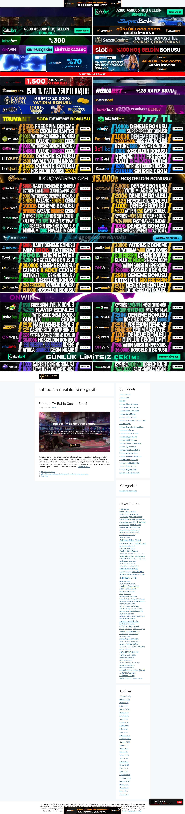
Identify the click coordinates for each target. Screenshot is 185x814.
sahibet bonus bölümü (126, 543)
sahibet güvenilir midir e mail (137, 599)
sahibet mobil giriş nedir (138, 616)
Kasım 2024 (124, 726)
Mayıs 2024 (124, 745)
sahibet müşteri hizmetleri (127, 618)
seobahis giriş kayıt (138, 678)
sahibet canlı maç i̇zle (126, 553)
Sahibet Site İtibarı (126, 430)
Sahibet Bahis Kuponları (128, 460)
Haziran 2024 (124, 742)
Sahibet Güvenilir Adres (128, 404)
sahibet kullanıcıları (124, 611)
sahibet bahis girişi (134, 530)
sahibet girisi (138, 571)
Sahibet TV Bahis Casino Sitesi (63, 404)
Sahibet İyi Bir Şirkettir (128, 417)
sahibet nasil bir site (129, 621)
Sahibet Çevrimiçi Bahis (126, 665)
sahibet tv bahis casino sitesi (79, 474)
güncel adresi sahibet (127, 519)
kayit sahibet (139, 522)
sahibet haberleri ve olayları (126, 601)
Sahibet (122, 401)
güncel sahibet (140, 519)
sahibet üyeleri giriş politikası (126, 667)
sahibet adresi (125, 527)
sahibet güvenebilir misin (127, 591)
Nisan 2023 (123, 788)
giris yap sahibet (135, 517)
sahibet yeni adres (125, 649)
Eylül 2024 (123, 732)
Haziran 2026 (124, 700)
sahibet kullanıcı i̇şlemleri (137, 608)
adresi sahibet (124, 509)
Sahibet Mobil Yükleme (128, 440)
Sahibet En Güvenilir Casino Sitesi (132, 420)
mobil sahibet (124, 525)
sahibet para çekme (125, 629)
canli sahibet (124, 514)
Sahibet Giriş (124, 398)
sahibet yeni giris (127, 655)
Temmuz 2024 (125, 739)
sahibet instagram (139, 601)
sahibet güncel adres (129, 586)
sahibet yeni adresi (128, 652)
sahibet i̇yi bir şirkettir (124, 606)
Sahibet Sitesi (123, 634)
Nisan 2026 (123, 703)
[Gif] (92, 178)
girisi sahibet (134, 514)
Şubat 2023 (124, 794)
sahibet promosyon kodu (129, 631)
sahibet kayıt (135, 606)
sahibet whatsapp (138, 646)
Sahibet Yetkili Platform (128, 453)
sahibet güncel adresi (127, 589)
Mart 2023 (123, 791)
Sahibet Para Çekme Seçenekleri (129, 626)
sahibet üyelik (125, 670)
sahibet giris (134, 566)
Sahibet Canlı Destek (128, 551)
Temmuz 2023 (125, 778)
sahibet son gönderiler (124, 636)
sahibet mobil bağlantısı (125, 616)
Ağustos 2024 (124, 736)
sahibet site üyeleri (133, 634)
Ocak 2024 (123, 758)
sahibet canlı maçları (139, 553)
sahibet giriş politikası (124, 581)
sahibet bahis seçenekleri (127, 535)
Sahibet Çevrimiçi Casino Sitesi (131, 427)
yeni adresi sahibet (126, 676)
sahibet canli (140, 543)
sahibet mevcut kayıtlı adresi (126, 613)
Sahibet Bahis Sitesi (130, 540)
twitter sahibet (129, 673)
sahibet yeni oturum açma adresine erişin (129, 662)
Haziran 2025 (124, 709)
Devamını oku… (84, 467)
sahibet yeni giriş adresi (126, 657)
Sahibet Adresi (125, 394)
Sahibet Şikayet (138, 670)
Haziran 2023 (124, 781)
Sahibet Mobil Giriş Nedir (129, 411)
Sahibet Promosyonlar (48, 472)
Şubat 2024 (124, 755)
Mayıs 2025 (123, 713)
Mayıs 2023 (124, 785)
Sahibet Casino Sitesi (127, 558)
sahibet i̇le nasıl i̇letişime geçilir (59, 474)
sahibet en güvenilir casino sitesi (127, 563)
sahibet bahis (136, 527)
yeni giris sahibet (125, 678)
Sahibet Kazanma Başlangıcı (130, 456)
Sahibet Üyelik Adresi (127, 447)
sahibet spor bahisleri (128, 639)
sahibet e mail (132, 561)
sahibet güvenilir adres (125, 594)
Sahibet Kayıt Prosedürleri (129, 450)
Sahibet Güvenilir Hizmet (129, 434)
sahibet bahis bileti (124, 530)
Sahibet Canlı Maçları (127, 414)
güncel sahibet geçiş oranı (125, 522)
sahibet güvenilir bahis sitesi (128, 596)
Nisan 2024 (123, 749)
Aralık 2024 (123, 722)
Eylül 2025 (123, 706)
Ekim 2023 (123, 768)
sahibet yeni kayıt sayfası (125, 660)
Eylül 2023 (123, 772)
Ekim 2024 (123, 729)
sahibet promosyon (139, 629)
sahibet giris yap (138, 574)
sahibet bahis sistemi (124, 537)
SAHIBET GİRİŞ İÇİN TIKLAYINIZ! (92, 74)
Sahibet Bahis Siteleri (127, 466)
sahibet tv (122, 644)
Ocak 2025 (123, 719)
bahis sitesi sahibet (127, 511)
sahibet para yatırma (126, 624)
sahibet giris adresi (128, 568)
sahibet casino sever (140, 556)
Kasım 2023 (124, 765)
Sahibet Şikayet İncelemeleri (130, 443)
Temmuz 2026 (125, 696)
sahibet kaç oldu (124, 608)
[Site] (46, 129)
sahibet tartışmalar (135, 641)
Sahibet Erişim (125, 424)
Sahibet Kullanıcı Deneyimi (129, 473)
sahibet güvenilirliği (124, 599)
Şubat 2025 (124, 716)
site (120, 673)
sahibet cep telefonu (141, 558)
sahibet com (123, 561)
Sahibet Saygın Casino (128, 437)
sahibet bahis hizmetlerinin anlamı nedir (129, 532)
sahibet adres (135, 525)
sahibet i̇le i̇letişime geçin (127, 603)
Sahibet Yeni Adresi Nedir (129, 407)
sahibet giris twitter (125, 574)
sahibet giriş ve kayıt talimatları (127, 583)
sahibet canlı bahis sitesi (127, 546)
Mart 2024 (123, 752)
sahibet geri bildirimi (124, 566)
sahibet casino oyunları (126, 556)
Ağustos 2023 (124, 775)
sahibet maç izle (136, 611)
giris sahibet (45, 474)
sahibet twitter (132, 644)
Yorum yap (44, 476)
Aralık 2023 (123, 762)
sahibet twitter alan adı (125, 646)
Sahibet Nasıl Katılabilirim (129, 463)
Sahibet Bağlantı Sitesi (128, 470)
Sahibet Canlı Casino (126, 548)
